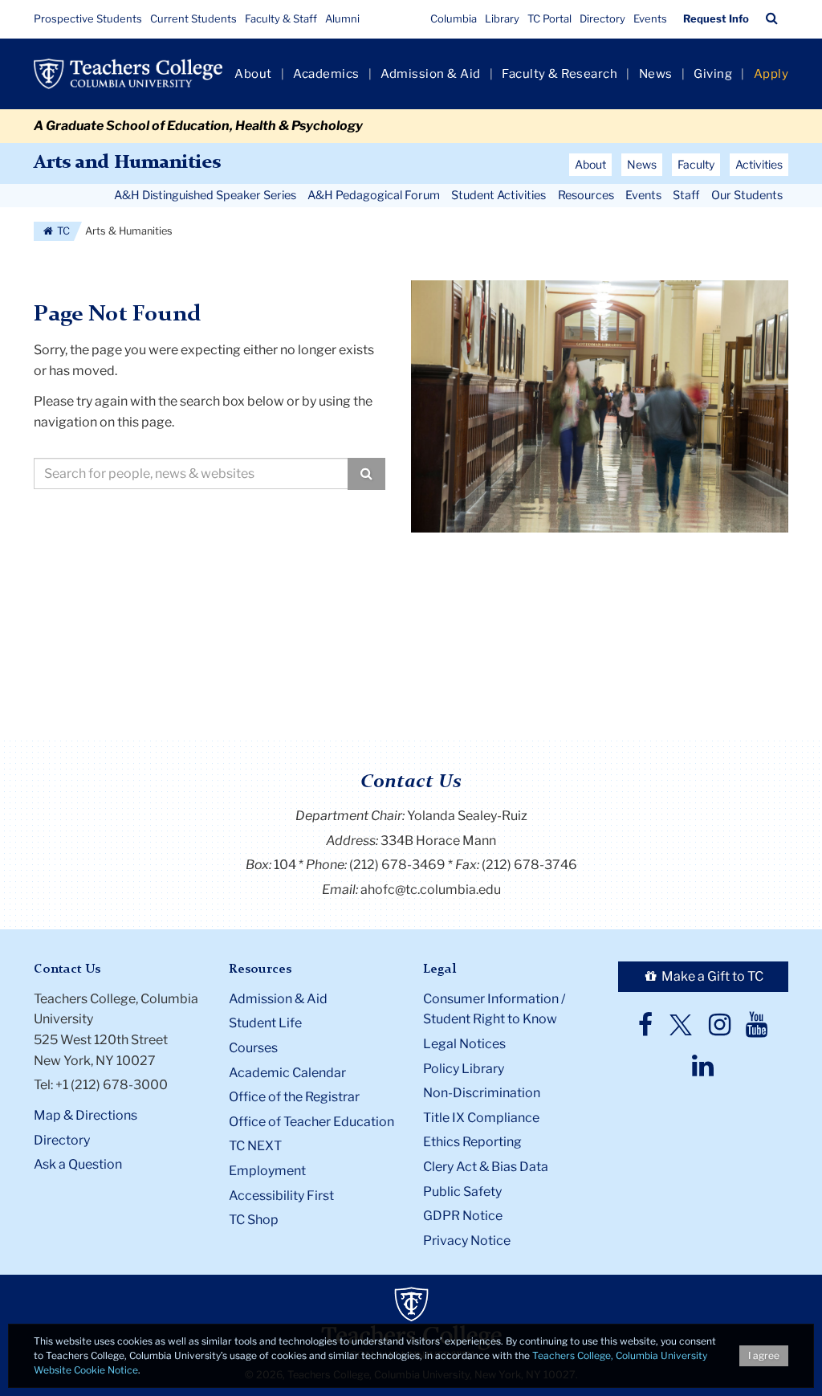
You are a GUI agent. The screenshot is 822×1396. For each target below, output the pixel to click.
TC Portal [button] (549, 18)
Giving (713, 74)
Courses (253, 1047)
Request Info (716, 18)
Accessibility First (281, 1195)
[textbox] (191, 473)
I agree (763, 1355)
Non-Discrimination (481, 1092)
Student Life (265, 1023)
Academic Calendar (287, 1072)
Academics (326, 74)
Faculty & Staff (281, 18)
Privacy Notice (467, 1240)
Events (650, 18)
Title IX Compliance (481, 1117)
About (253, 74)
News (656, 74)
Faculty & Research (559, 74)
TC (62, 231)
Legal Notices (464, 1043)
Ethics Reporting (472, 1141)
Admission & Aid (430, 74)
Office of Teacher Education (311, 1121)
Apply (771, 74)
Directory (602, 18)
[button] (771, 18)
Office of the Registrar (294, 1096)
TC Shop (254, 1219)
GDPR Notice (463, 1215)
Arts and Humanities (127, 163)
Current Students (193, 18)
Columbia (453, 18)
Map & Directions (85, 1115)
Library (502, 18)
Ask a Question (78, 1164)
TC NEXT (255, 1145)
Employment (267, 1170)
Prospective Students (88, 18)
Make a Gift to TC (711, 976)
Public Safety (462, 1191)
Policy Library (463, 1068)
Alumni (342, 18)
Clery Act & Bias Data (485, 1166)
